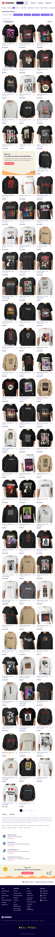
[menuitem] (3, 8)
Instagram (45, 891)
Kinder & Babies (44, 7)
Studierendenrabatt (6, 900)
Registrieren (5, 904)
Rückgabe (29, 893)
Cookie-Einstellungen (30, 909)
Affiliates (16, 897)
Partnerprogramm (18, 895)
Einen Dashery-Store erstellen (17, 909)
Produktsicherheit (31, 901)
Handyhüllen (24, 7)
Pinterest (45, 900)
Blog (3, 897)
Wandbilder (31, 7)
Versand (29, 891)
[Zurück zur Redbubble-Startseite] (8, 3)
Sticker (18, 7)
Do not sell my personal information (22, 920)
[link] (18, 15)
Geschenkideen (5, 891)
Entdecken (3, 7)
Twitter (44, 895)
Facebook (45, 893)
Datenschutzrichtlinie (9, 920)
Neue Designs (5, 895)
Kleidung (11, 7)
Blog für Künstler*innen (17, 905)
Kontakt (29, 906)
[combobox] (22, 3)
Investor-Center (17, 893)
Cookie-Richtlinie (35, 920)
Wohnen (37, 7)
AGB (2, 920)
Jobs (15, 902)
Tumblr (44, 898)
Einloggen (4, 902)
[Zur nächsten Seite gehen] (33, 810)
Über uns (16, 891)
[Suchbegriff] (26, 3)
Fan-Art (4, 893)
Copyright (29, 904)
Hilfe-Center (30, 895)
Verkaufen (16, 900)
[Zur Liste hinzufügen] (16, 44)
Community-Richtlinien (30, 898)
